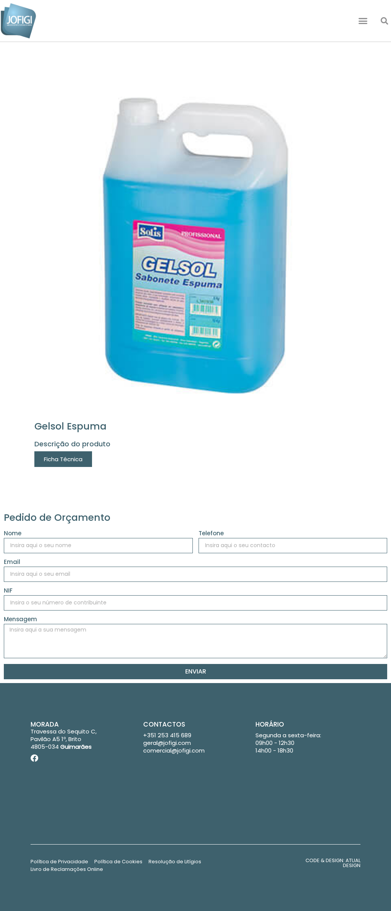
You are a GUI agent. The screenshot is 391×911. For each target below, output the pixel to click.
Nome (12, 533)
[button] (363, 21)
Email (12, 562)
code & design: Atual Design (332, 863)
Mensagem (20, 619)
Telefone (211, 533)
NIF (8, 591)
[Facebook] (34, 758)
